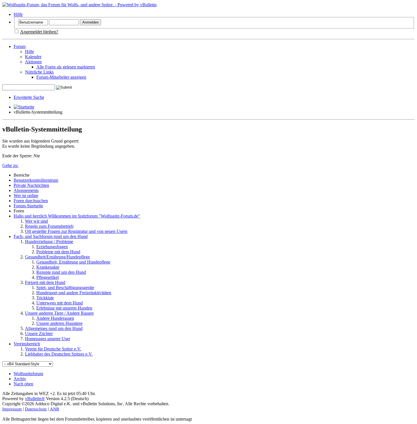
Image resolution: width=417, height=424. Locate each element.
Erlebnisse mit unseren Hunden (64, 308)
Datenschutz (36, 409)
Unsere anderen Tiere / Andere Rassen (59, 313)
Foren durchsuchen (31, 200)
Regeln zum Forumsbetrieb (49, 226)
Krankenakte (47, 267)
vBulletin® (35, 398)
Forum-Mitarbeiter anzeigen (61, 77)
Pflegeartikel (47, 277)
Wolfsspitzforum (28, 373)
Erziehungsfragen (52, 246)
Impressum (12, 409)
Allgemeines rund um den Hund (54, 328)
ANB (54, 409)
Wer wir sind (36, 221)
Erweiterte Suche (29, 97)
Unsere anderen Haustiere (59, 323)
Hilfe (18, 14)
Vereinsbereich (27, 343)
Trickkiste (45, 297)
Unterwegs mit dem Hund (59, 302)
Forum (20, 46)
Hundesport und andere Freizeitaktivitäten (73, 292)
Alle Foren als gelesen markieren (65, 66)
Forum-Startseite (28, 205)
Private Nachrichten (31, 185)
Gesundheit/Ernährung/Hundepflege (57, 256)
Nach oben (23, 383)
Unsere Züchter (39, 333)
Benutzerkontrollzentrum (36, 180)
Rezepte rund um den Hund (61, 272)
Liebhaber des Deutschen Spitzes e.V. (58, 354)
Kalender (33, 56)
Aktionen (33, 61)
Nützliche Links (39, 72)
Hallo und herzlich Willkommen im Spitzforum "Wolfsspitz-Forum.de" (77, 216)
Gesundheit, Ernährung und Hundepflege (73, 262)
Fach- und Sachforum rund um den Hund (51, 236)
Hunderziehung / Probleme (49, 241)
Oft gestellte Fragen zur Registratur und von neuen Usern (76, 231)
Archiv (20, 378)
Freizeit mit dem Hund (45, 282)
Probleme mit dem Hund (58, 251)
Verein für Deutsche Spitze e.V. (53, 348)
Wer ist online (26, 195)
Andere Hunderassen (55, 318)
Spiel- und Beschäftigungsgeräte (65, 287)
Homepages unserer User (47, 338)
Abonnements (26, 190)
